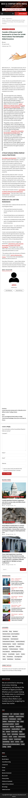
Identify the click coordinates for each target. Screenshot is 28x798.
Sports (17, 654)
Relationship (22, 736)
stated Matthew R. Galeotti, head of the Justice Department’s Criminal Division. (14, 105)
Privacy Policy (5, 778)
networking (15, 734)
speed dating (6, 741)
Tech (16, 597)
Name (4, 452)
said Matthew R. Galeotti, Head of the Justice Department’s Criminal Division (13, 191)
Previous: (14, 410)
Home (3, 770)
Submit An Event (6, 789)
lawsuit (8, 731)
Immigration (19, 726)
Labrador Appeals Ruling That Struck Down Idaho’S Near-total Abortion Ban (6, 591)
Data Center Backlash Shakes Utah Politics (6, 599)
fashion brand (11, 721)
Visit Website (9, 290)
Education (14, 636)
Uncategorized (18, 656)
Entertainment (14, 639)
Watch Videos (22, 13)
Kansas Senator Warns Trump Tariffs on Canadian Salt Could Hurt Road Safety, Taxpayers (6, 582)
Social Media (11, 654)
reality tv (5, 736)
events (19, 719)
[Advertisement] (14, 349)
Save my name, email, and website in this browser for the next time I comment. (12, 469)
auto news (16, 714)
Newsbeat (12, 521)
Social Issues (17, 739)
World (12, 580)
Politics (22, 496)
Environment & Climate (8, 641)
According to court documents (9, 158)
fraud (22, 721)
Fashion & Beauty (20, 641)
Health (12, 496)
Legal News (20, 587)
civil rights (11, 716)
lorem (4, 734)
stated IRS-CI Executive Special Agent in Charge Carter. (14, 131)
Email (3, 458)
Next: (14, 417)
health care (5, 726)
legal (20, 731)
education (5, 719)
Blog (10, 631)
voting (4, 746)
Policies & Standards (7, 781)
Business (15, 631)
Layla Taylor (15, 731)
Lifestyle (18, 646)
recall (10, 736)
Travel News (10, 656)
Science (5, 654)
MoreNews (20, 794)
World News (17, 580)
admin (4, 42)
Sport (12, 741)
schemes (5, 739)
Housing (5, 646)
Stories (23, 654)
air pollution (6, 714)
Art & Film (5, 631)
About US (4, 756)
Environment (12, 719)
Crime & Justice (5, 29)
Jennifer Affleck (16, 729)
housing (12, 726)
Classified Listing (6, 762)
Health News (12, 29)
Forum (3, 767)
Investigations (6, 729)
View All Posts (19, 290)
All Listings (4, 786)
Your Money (18, 659)
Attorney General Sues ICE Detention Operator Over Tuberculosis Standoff (6, 617)
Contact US (5, 764)
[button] (2, 13)
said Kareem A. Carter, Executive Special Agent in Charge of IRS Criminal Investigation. (12, 245)
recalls (15, 736)
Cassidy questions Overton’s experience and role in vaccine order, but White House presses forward (13, 502)
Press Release (6, 651)
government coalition (8, 724)
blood (22, 714)
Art (11, 714)
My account (5, 775)
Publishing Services (16, 651)
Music (8, 734)
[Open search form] (12, 13)
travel (22, 744)
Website (4, 463)
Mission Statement (6, 773)
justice (23, 729)
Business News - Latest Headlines (11, 634)
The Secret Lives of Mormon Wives (11, 744)
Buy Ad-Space (5, 759)
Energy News (6, 639)
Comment (4, 433)
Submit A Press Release (8, 784)
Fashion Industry (7, 644)
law (3, 731)
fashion (5, 721)
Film (18, 721)
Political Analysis (6, 496)
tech (22, 741)
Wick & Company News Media (14, 4)
